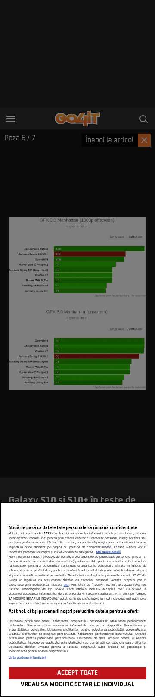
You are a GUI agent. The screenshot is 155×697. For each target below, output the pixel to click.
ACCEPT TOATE (77, 673)
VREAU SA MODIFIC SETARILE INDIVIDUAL (77, 685)
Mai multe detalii (108, 552)
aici (66, 585)
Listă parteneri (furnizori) (28, 657)
